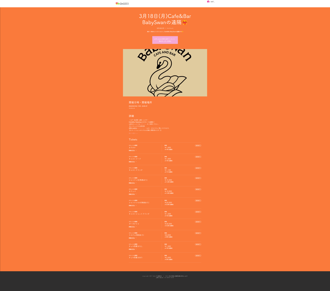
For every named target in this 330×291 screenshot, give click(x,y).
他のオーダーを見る (165, 41)
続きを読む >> (133, 133)
